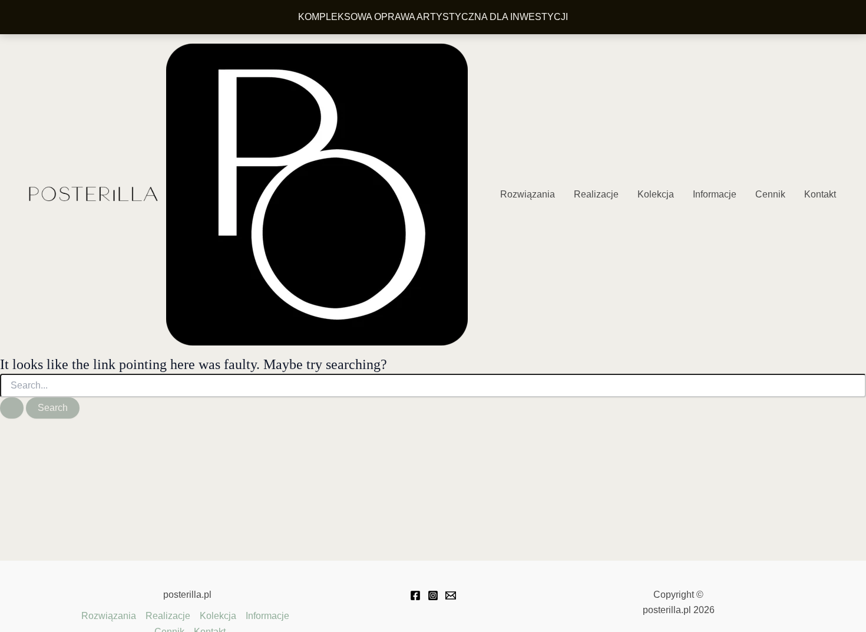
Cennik (770, 194)
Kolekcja (655, 194)
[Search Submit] (12, 408)
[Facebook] (415, 595)
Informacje (714, 194)
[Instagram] (433, 595)
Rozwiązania (527, 194)
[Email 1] (450, 595)
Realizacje (596, 194)
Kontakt (820, 194)
